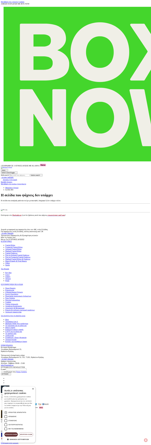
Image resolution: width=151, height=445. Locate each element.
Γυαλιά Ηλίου (10, 245)
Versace (8, 279)
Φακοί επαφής (10, 328)
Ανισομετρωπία (10, 339)
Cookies (8, 302)
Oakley (7, 277)
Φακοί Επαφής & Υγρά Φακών (16, 261)
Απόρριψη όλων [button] (26, 434)
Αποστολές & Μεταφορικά (14, 308)
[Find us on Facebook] (6, 378)
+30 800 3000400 (7, 233)
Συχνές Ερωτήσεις (11, 294)
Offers (7, 263)
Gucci (7, 275)
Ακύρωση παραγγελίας (13, 312)
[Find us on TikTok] (6, 383)
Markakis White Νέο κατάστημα (16, 324)
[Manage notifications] (146, 440)
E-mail (3, 369)
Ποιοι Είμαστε (10, 288)
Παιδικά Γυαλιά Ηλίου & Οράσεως (17, 259)
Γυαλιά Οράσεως (11, 253)
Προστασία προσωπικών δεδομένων (18, 296)
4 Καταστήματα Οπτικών (14, 292)
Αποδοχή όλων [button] (11, 434)
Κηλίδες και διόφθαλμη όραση (16, 341)
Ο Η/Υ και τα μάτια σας (13, 332)
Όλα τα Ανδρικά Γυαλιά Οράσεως (17, 255)
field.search (5, 175)
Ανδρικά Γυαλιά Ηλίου (13, 249)
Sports (7, 265)
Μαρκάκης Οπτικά (11, 188)
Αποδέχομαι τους (15, 372)
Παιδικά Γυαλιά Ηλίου (13, 251)
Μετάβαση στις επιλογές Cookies (12, 2)
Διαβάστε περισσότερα (21, 408)
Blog (7, 320)
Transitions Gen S (11, 322)
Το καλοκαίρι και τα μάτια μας (16, 326)
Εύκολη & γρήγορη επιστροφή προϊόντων (20, 310)
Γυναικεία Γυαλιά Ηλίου (14, 247)
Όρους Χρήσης (21, 372)
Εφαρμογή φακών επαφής (14, 330)
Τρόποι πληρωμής (11, 304)
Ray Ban (8, 273)
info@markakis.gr (7, 365)
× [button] (33, 389)
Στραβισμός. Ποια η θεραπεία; (16, 337)
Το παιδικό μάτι (10, 333)
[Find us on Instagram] (6, 380)
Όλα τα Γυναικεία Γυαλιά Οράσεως (17, 257)
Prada (7, 281)
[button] (6, 241)
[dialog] (18, 415)
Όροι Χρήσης (10, 298)
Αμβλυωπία (9, 335)
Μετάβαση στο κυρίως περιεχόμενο (13, 184)
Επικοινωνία (9, 290)
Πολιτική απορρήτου (12, 300)
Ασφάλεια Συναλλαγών (13, 306)
